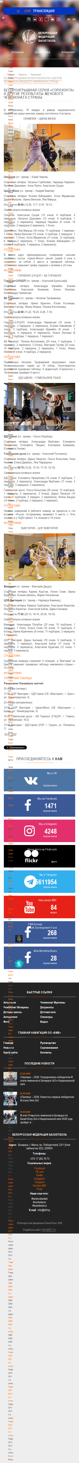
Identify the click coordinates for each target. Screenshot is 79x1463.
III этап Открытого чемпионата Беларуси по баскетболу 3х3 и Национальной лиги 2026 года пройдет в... (46, 1119)
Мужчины (12, 743)
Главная (11, 26)
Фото (10, 1013)
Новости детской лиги (11, 974)
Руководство (48, 1042)
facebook (41, 19)
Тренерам (12, 317)
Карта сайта (10, 1052)
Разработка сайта (32, 1229)
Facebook (39, 1168)
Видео (44, 1021)
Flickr (39, 1189)
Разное (11, 573)
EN (74, 19)
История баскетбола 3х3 (12, 926)
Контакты (12, 116)
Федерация (12, 518)
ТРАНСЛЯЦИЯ (40, 11)
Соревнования (49, 1047)
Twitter (39, 1175)
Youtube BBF (39, 1185)
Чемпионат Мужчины (52, 1002)
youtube (52, 19)
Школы (11, 372)
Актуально (18, 52)
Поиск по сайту (29, 19)
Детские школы (12, 1012)
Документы (12, 137)
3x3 (9, 874)
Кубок (10, 538)
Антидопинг (68, 52)
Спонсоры (46, 1016)
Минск (10, 379)
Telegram (39, 1182)
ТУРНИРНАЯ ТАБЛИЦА (18, 678)
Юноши (11, 992)
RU (68, 19)
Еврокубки (12, 566)
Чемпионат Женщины (16, 1007)
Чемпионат (12, 531)
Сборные (12, 525)
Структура (12, 68)
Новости (12, 497)
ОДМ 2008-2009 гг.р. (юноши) (11, 1324)
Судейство (12, 469)
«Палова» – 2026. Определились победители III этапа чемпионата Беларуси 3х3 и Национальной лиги (47, 1080)
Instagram (39, 1178)
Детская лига (42, 52)
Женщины (12, 791)
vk (35, 19)
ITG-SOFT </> (49, 1229)
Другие (11, 1020)
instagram (58, 19)
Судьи (10, 490)
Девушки (11, 999)
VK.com (39, 1171)
